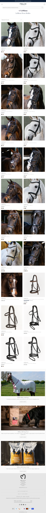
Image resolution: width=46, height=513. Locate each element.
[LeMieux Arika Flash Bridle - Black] (3, 208)
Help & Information (23, 491)
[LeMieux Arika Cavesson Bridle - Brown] (1, 270)
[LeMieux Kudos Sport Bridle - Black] (1, 51)
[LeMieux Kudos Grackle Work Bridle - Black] (1, 83)
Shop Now (23, 401)
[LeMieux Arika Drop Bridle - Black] (3, 239)
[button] (34, 300)
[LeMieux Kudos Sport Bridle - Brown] (3, 51)
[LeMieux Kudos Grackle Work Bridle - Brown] (3, 83)
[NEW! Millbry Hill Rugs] (23, 383)
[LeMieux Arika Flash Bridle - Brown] (1, 208)
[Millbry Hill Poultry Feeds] (23, 453)
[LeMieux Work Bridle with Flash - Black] (1, 366)
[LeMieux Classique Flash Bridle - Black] (1, 114)
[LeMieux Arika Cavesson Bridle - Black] (3, 270)
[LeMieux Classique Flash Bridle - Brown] (3, 114)
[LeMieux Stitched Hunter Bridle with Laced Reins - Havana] (25, 303)
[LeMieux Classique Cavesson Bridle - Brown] (3, 145)
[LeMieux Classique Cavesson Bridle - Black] (1, 145)
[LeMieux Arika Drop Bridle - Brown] (1, 239)
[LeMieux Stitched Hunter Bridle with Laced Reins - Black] (24, 303)
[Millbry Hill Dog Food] (23, 418)
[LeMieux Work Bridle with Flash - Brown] (3, 366)
